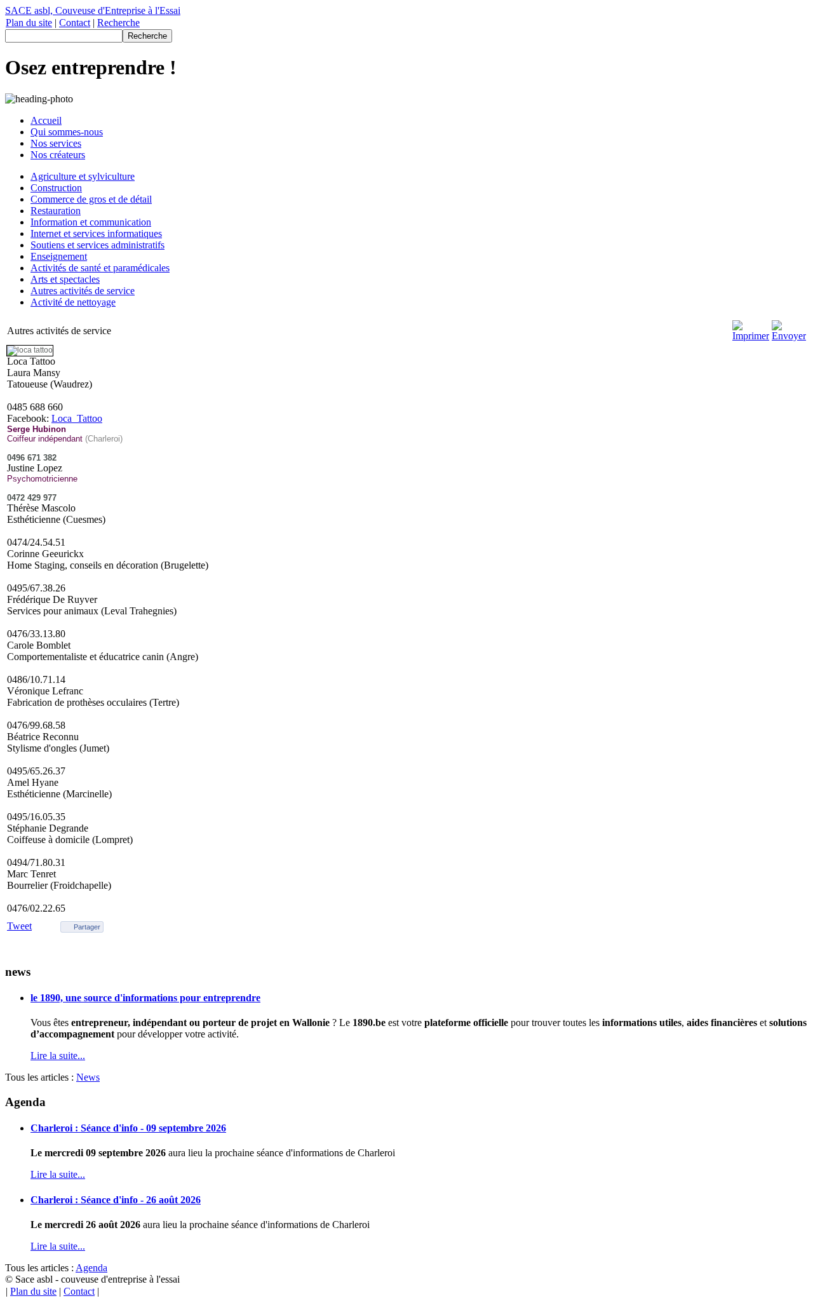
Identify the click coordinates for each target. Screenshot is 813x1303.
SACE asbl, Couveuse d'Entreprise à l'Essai (92, 10)
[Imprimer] (750, 335)
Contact (74, 22)
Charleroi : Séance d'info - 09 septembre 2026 (128, 1128)
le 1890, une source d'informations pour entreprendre (145, 997)
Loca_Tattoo (76, 418)
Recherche (118, 22)
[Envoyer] (789, 335)
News (88, 1077)
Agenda (91, 1267)
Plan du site (29, 22)
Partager (87, 927)
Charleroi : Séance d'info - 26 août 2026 (115, 1199)
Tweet (19, 926)
